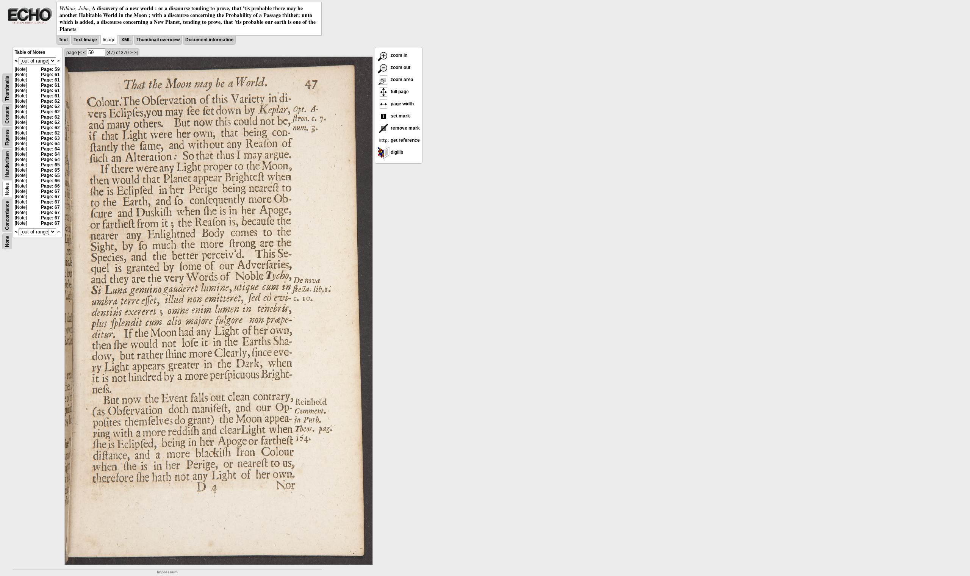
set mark (400, 116)
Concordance (7, 215)
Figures (7, 137)
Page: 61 (50, 74)
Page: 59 (50, 69)
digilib (396, 152)
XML (126, 39)
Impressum (167, 572)
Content (7, 115)
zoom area (401, 79)
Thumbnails (7, 88)
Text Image (85, 39)
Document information (209, 39)
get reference (405, 140)
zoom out (400, 67)
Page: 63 (50, 138)
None (7, 241)
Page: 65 (50, 164)
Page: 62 (50, 101)
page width (402, 103)
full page (399, 91)
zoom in (398, 55)
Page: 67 (50, 191)
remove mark (405, 128)
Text (63, 39)
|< (80, 52)
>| (136, 52)
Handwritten (7, 164)
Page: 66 (50, 180)
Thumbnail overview (158, 39)
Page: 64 (50, 143)
